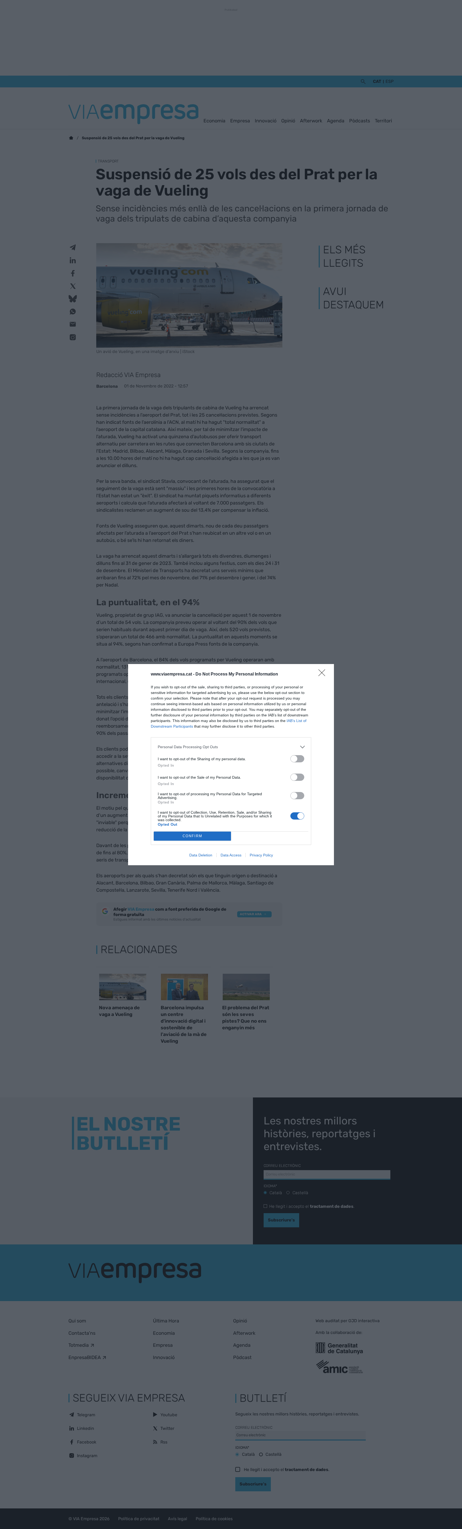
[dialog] (231, 764)
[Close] (323, 674)
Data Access (231, 855)
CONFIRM (192, 836)
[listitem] (231, 747)
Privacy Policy (261, 855)
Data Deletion (200, 855)
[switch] (297, 758)
